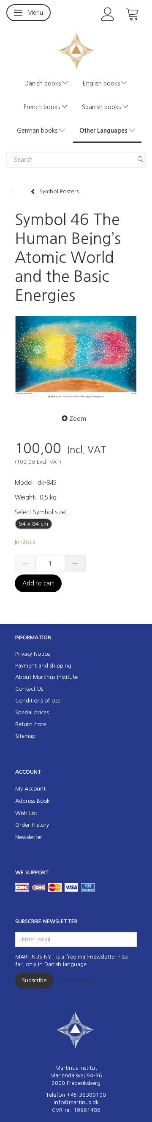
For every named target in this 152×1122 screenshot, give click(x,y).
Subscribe (34, 980)
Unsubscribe (76, 980)
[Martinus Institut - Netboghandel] (76, 50)
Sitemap (25, 736)
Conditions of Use (37, 700)
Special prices (32, 712)
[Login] (108, 13)
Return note (30, 724)
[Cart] (132, 13)
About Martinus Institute (46, 677)
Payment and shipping (43, 665)
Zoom (78, 419)
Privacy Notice (32, 654)
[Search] (141, 159)
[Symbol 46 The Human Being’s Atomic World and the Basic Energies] (76, 357)
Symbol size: (40, 512)
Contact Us (29, 689)
